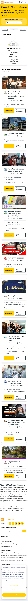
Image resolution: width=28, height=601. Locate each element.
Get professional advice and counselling (12, 560)
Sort (24, 35)
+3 (12, 179)
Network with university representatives (12, 557)
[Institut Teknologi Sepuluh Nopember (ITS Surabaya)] (5, 212)
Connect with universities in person (10, 544)
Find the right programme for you (10, 539)
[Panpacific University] (5, 134)
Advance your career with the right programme (14, 553)
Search (4, 29)
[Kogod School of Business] (5, 462)
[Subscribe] (24, 531)
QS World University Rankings (8, 493)
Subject (13, 29)
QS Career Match (4, 505)
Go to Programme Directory (13, 22)
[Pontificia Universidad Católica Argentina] (5, 169)
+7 (18, 349)
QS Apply (8, 500)
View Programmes (19, 110)
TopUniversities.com (5, 487)
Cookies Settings (14, 585)
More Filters (22, 29)
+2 (6, 393)
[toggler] (25, 2)
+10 (12, 266)
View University (8, 110)
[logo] (7, 2)
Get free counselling (6, 546)
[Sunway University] (5, 296)
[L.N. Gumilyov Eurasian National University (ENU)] (5, 337)
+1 (9, 106)
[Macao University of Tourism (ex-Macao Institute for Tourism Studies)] (5, 92)
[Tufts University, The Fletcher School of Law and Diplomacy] (5, 421)
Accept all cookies (14, 595)
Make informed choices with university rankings (14, 555)
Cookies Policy (18, 581)
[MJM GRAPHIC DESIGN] (5, 258)
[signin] (22, 2)
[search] (19, 2)
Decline (14, 590)
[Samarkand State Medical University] (5, 381)
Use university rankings (7, 541)
